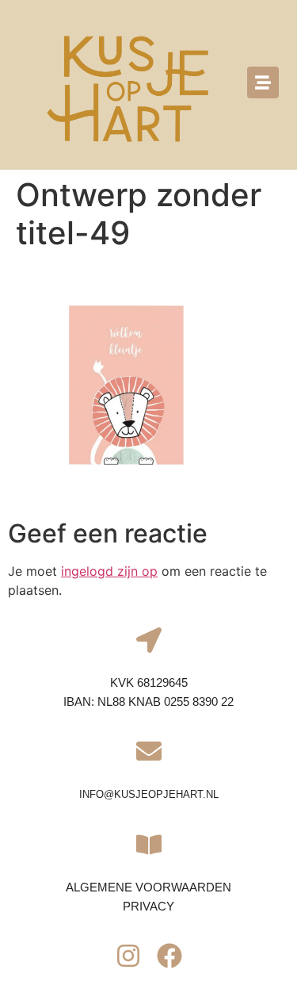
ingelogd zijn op (109, 571)
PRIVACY (148, 906)
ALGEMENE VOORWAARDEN (148, 887)
